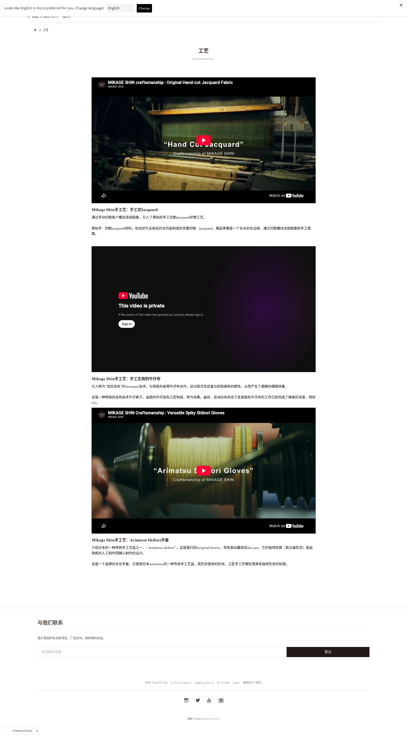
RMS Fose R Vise (156, 682)
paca (236, 682)
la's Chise (223, 682)
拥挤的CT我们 (252, 682)
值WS (66, 16)
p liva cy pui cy (181, 682)
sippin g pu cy (204, 682)
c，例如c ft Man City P (43, 16)
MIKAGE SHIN (210, 719)
